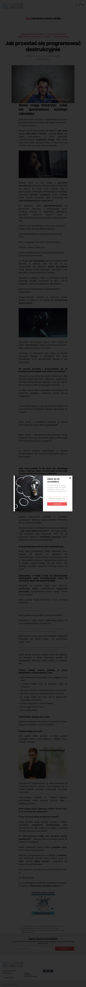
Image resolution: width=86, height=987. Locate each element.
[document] (43, 493)
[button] (70, 478)
